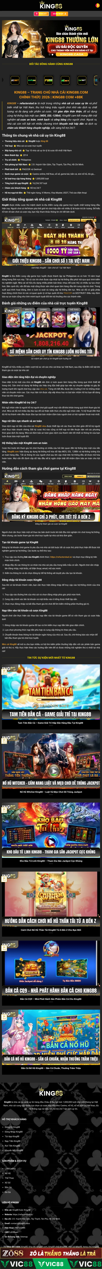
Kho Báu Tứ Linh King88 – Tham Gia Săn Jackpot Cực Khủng (51, 861)
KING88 (11, 103)
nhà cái (43, 389)
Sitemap (24, 1237)
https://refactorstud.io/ (61, 557)
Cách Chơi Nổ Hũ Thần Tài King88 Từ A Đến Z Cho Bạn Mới (51, 930)
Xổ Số (7, 1182)
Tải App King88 (12, 1136)
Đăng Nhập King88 (14, 1132)
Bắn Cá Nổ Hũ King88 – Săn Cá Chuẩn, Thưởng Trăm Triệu (51, 1068)
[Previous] (7, 39)
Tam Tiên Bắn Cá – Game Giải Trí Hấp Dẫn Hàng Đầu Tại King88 (51, 723)
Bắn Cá (8, 1187)
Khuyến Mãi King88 (14, 1150)
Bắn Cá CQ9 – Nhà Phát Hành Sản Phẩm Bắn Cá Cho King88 (51, 999)
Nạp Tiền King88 (12, 1141)
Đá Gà (8, 1192)
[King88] (51, 5)
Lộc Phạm (13, 1232)
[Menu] (97, 5)
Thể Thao (9, 1178)
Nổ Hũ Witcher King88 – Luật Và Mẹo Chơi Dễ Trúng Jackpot (51, 792)
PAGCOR (68, 293)
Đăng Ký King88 (12, 1127)
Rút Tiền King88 (12, 1146)
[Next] (94, 39)
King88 (7, 1102)
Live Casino (10, 1168)
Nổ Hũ (8, 1173)
